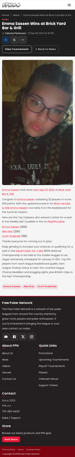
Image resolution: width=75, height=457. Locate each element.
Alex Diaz (7, 231)
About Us (7, 353)
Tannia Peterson (15, 33)
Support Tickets (48, 385)
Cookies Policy (33, 449)
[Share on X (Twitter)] (14, 40)
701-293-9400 (11, 411)
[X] (23, 337)
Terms (21, 449)
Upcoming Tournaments (54, 359)
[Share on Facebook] (6, 40)
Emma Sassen (10, 190)
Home (5, 15)
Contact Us (9, 379)
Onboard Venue (48, 379)
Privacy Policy (8, 449)
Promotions (46, 353)
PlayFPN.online (56, 221)
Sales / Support (11, 418)
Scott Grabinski (11, 236)
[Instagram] (31, 337)
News (16, 15)
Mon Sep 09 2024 (44, 190)
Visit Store (11, 439)
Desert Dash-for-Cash (29, 251)
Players (43, 372)
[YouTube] (6, 337)
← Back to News (45, 49)
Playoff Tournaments (52, 366)
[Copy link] (23, 40)
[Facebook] (14, 337)
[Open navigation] (69, 5)
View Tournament (17, 49)
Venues (6, 372)
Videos (6, 366)
